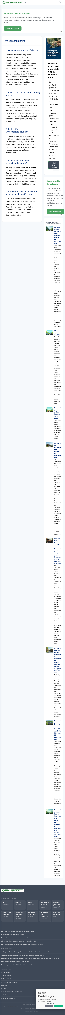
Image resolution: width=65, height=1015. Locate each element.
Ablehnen (49, 1006)
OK (58, 1006)
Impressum (6, 972)
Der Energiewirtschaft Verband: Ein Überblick (15, 961)
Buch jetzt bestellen (54, 165)
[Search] (60, 3)
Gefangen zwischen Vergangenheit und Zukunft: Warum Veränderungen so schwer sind (27, 952)
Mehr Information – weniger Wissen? (12, 934)
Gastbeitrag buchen (9, 998)
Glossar (5, 985)
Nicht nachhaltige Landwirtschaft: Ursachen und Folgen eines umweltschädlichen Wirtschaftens (30, 958)
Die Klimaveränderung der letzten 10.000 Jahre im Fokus (18, 941)
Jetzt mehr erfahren (13, 28)
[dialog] (50, 999)
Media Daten (6, 995)
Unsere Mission (7, 979)
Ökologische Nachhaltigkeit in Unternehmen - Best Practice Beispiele (22, 955)
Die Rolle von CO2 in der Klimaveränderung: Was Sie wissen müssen (22, 944)
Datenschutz (7, 975)
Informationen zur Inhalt (10, 982)
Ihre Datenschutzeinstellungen (12, 991)
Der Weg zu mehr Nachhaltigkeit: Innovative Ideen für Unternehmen (57, 235)
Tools (4, 988)
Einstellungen (50, 1003)
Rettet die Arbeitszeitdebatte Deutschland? (14, 938)
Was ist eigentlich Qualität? (57, 333)
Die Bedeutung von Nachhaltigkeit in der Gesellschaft (17, 931)
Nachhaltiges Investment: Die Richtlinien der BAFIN (16, 965)
